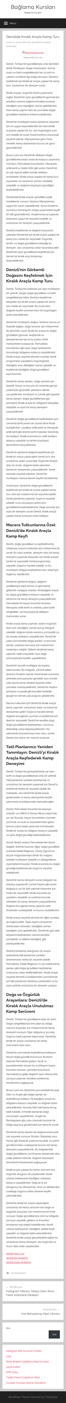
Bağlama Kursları (33, 6)
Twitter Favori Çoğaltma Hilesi (23, 1377)
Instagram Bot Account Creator (24, 1350)
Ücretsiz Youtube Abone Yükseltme (26, 1382)
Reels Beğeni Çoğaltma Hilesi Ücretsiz (27, 1361)
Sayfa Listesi (13, 1367)
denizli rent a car (15, 1253)
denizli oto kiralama (17, 1258)
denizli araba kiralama (18, 1262)
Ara (8, 1328)
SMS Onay (12, 1372)
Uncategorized (18, 1273)
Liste (8, 1356)
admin (47, 42)
